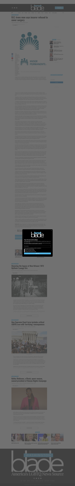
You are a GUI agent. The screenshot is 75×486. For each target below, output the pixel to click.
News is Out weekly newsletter (30, 250)
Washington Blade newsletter (29, 249)
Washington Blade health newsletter (30, 251)
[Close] (51, 230)
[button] (37, 250)
